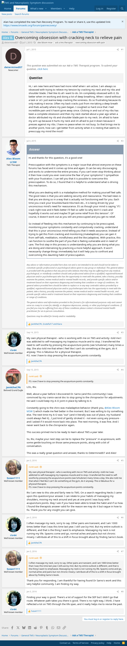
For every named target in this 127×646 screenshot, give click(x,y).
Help (71, 8)
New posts (7, 14)
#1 (122, 49)
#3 (122, 332)
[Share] (118, 50)
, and (46, 324)
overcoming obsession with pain (90, 42)
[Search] (122, 8)
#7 (122, 551)
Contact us (65, 642)
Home (7, 8)
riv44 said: (34, 376)
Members (56, 8)
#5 (122, 460)
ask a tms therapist (64, 42)
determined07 (11, 42)
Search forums (22, 14)
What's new (36, 8)
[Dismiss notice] (122, 22)
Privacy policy (97, 642)
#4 (122, 369)
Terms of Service (80, 642)
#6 (122, 517)
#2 (122, 140)
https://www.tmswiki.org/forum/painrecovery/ (30, 25)
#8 (122, 591)
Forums (20, 8)
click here (42, 69)
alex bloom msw (44, 42)
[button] (46, 8)
